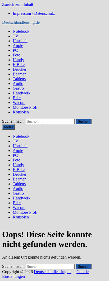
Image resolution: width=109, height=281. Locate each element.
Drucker (19, 69)
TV (16, 36)
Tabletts (19, 79)
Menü (8, 127)
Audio (18, 83)
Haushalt (20, 41)
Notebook (21, 31)
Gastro (18, 88)
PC (15, 50)
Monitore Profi (25, 107)
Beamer (19, 74)
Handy (18, 60)
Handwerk (21, 93)
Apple (18, 45)
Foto (16, 55)
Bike (17, 98)
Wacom (19, 102)
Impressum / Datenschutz (34, 13)
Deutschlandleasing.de (21, 22)
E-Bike (19, 64)
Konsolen (21, 112)
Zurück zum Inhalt (17, 4)
